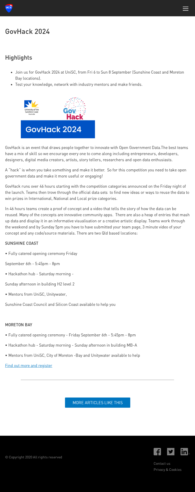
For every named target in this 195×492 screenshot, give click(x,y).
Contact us (162, 463)
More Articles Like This (98, 402)
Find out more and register (28, 365)
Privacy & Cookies (168, 469)
